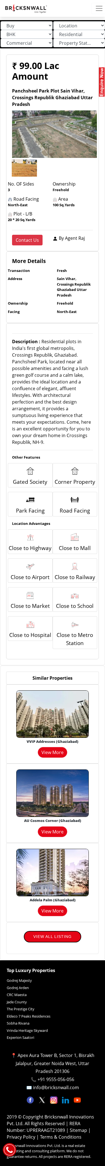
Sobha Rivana (18, 1023)
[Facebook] (31, 1099)
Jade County (17, 1001)
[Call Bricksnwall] (9, 1149)
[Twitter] (42, 1099)
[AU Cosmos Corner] (52, 793)
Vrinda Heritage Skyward (27, 1030)
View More (52, 752)
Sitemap (79, 1130)
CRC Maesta (17, 994)
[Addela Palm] (52, 872)
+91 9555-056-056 (56, 1079)
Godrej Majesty (19, 980)
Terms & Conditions (60, 1137)
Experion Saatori (20, 1037)
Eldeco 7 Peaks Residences (28, 1016)
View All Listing (52, 936)
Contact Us (27, 240)
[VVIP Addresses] (52, 713)
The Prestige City (20, 1008)
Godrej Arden (18, 987)
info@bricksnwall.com (56, 1087)
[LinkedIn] (66, 1099)
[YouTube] (77, 1099)
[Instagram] (54, 1099)
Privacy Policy (21, 1137)
